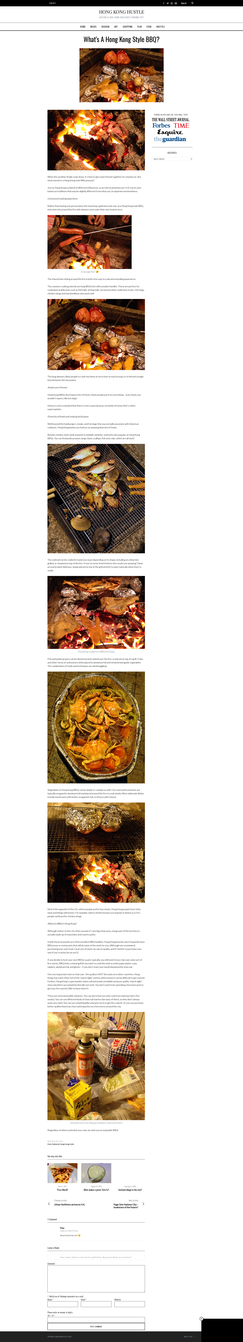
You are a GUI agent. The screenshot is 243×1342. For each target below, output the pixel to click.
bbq (49, 1144)
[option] (62, 1177)
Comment (51, 1263)
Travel (222, 1330)
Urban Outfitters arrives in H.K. (69, 1202)
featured (55, 1144)
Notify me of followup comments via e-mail (66, 1296)
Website (117, 1299)
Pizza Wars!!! (62, 1189)
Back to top (188, 1337)
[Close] (201, 1319)
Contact (52, 3)
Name (50, 1299)
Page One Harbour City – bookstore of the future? (126, 1204)
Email (83, 1299)
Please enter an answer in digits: (60, 1312)
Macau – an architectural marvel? (222, 1335)
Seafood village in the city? (130, 1189)
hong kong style (67, 1144)
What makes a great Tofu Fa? (96, 1189)
